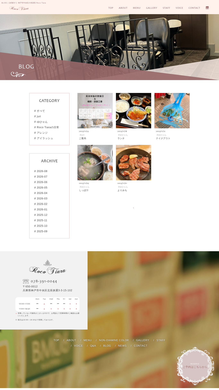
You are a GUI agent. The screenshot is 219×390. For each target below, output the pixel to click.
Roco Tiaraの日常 (48, 127)
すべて (41, 111)
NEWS (122, 345)
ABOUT (123, 8)
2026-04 (42, 193)
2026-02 (42, 204)
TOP (110, 8)
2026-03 (42, 198)
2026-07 (42, 176)
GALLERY (151, 8)
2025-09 (42, 231)
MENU (137, 8)
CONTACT (194, 8)
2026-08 (42, 171)
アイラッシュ (45, 138)
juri (39, 116)
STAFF (166, 8)
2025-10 (42, 226)
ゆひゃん (42, 121)
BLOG (107, 345)
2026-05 (42, 187)
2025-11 (42, 220)
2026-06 (42, 182)
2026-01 (42, 209)
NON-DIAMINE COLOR (114, 340)
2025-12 (42, 215)
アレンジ (42, 132)
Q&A (93, 345)
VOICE (179, 8)
